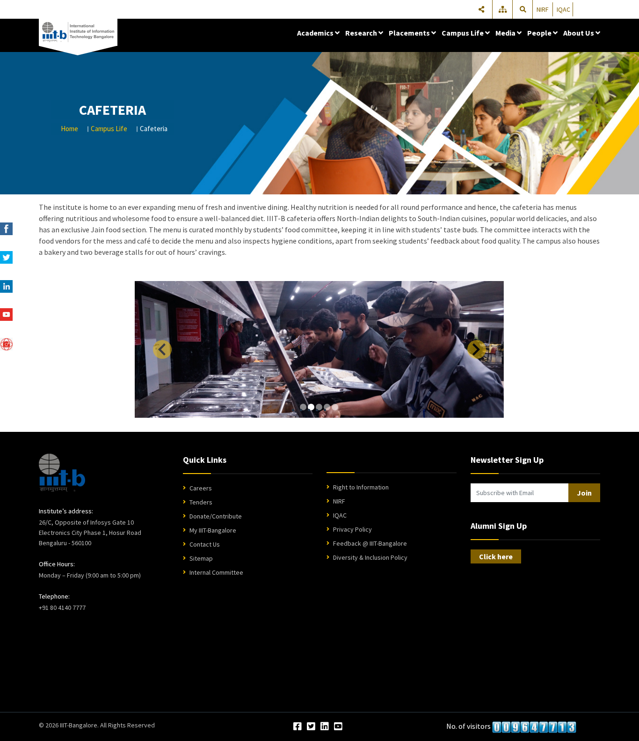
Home (69, 128)
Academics (316, 32)
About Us (579, 32)
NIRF (543, 9)
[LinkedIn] (324, 727)
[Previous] (162, 349)
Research (361, 32)
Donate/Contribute (215, 516)
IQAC (563, 9)
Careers (200, 488)
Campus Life (463, 32)
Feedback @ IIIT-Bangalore (370, 543)
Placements (410, 32)
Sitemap (201, 558)
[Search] (523, 9)
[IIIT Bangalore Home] (62, 473)
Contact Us (204, 544)
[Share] (481, 9)
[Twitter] (311, 727)
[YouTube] (338, 727)
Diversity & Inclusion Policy (370, 557)
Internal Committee (216, 572)
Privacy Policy (352, 529)
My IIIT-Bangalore (212, 530)
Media (506, 32)
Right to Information (361, 487)
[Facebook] (297, 727)
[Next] (477, 349)
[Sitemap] (503, 9)
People (540, 32)
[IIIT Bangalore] (78, 32)
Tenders (200, 502)
